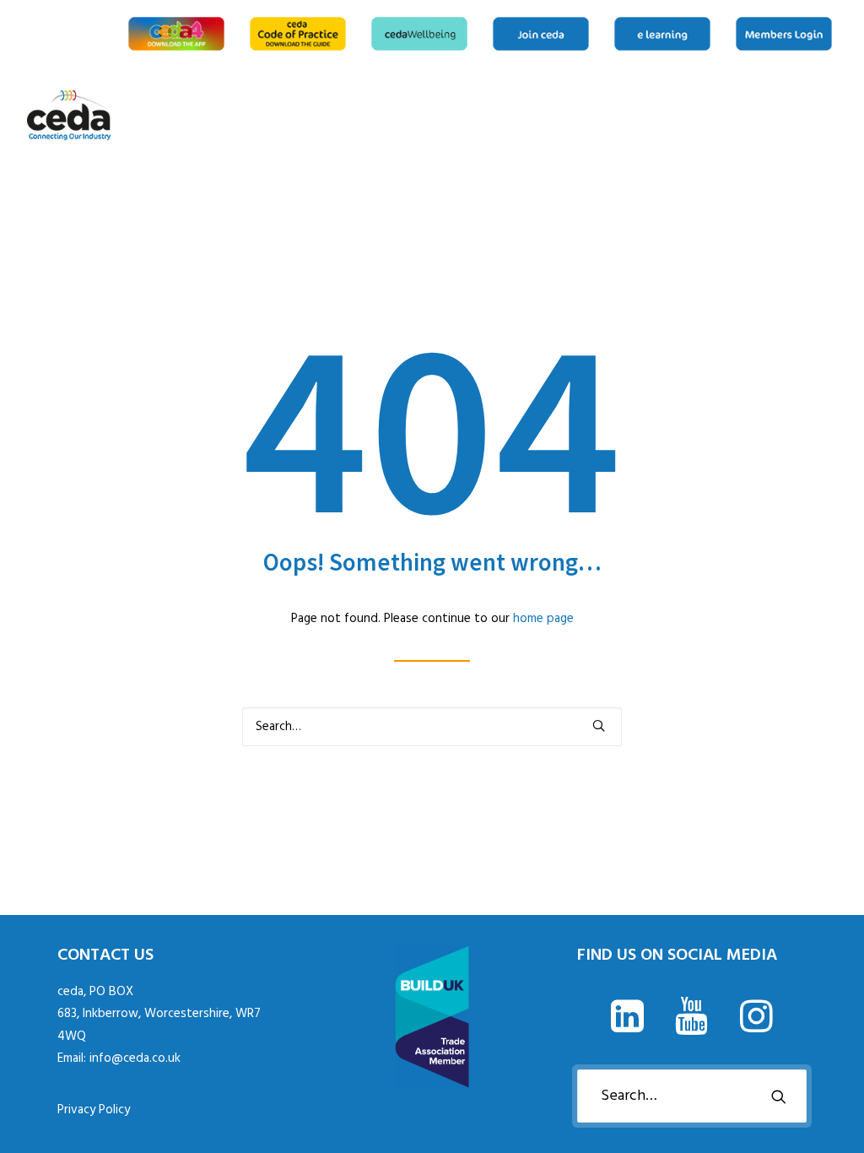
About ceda (702, 116)
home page (543, 619)
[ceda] (69, 115)
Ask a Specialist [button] (729, 116)
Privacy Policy (93, 1110)
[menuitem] (179, 34)
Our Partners (810, 116)
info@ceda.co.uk (135, 1058)
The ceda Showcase (783, 116)
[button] (599, 725)
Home (681, 116)
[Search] (432, 726)
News (756, 116)
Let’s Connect (831, 116)
